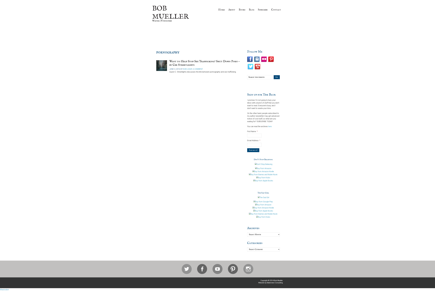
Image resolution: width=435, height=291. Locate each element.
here (270, 126)
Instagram (248, 269)
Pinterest (233, 269)
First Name (252, 131)
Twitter (187, 269)
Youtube (217, 269)
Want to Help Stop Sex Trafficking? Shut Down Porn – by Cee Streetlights (204, 63)
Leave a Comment (195, 69)
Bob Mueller (170, 12)
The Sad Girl (263, 193)
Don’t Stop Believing (263, 159)
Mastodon (4, 289)
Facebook (202, 269)
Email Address (253, 140)
